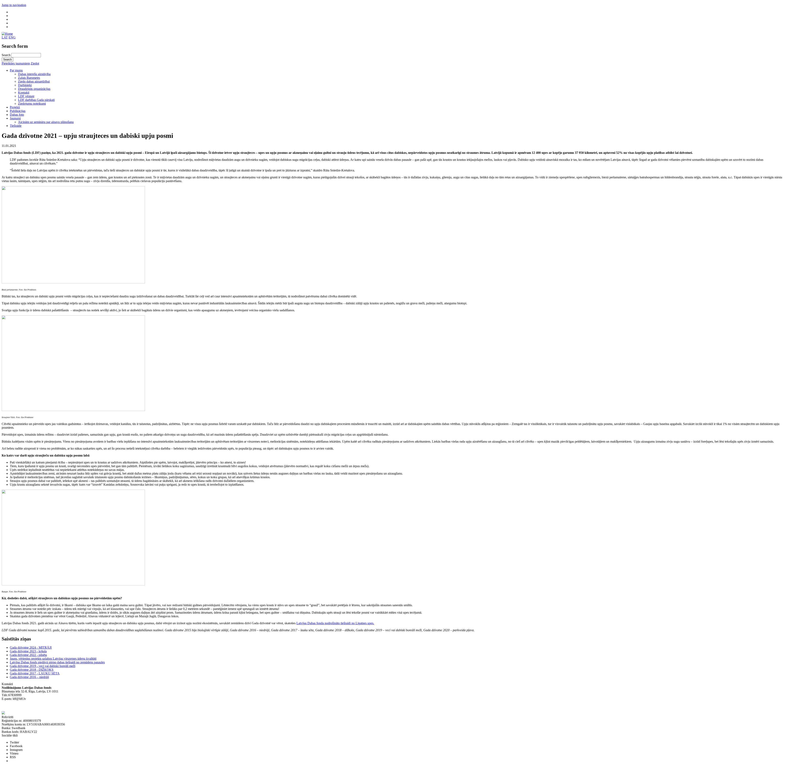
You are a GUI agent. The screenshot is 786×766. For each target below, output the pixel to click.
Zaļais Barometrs (29, 77)
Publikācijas (17, 111)
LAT (5, 37)
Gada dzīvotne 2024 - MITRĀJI (31, 647)
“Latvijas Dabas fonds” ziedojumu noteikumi (31, 706)
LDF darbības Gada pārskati (36, 100)
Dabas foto (17, 114)
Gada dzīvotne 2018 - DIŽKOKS (31, 669)
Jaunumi (15, 118)
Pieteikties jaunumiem (16, 63)
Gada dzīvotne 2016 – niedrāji (29, 677)
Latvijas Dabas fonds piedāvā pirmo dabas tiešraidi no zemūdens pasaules (57, 662)
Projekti (15, 107)
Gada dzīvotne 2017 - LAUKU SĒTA (35, 673)
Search (6, 55)
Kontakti (23, 92)
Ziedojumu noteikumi (32, 103)
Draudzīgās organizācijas (34, 89)
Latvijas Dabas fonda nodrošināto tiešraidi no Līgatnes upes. (335, 623)
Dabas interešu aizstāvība (34, 74)
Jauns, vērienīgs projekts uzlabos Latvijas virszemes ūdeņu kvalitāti (53, 658)
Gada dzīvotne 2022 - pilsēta (28, 655)
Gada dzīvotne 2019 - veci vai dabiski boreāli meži (42, 666)
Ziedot (35, 63)
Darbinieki (25, 85)
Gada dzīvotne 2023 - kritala (28, 651)
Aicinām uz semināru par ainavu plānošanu (46, 122)
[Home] (7, 33)
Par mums (16, 70)
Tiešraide (15, 125)
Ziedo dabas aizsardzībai (34, 81)
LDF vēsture (26, 96)
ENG (12, 37)
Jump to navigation (14, 5)
